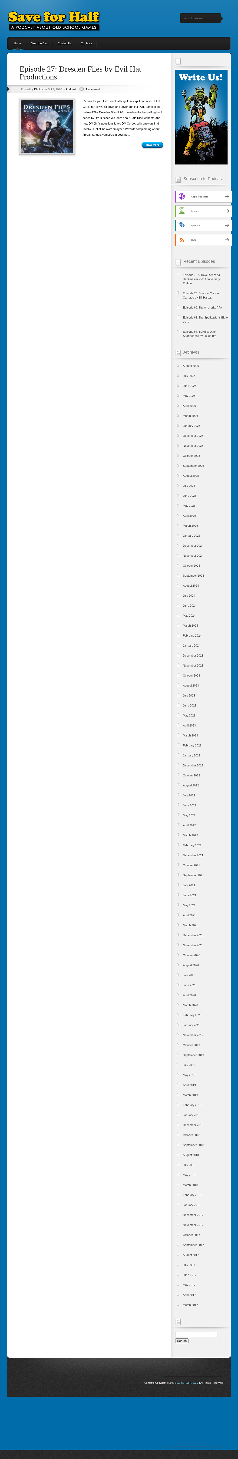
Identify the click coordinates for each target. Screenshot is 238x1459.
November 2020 (193, 945)
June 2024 (189, 605)
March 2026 (190, 415)
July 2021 (189, 885)
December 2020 (193, 935)
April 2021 (189, 915)
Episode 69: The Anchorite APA (202, 307)
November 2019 (193, 1035)
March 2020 (190, 1005)
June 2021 (189, 895)
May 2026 (189, 396)
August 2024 (191, 585)
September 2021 (193, 875)
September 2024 (193, 575)
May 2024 (189, 615)
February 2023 (192, 745)
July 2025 (189, 485)
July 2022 (189, 795)
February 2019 (192, 1105)
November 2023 (193, 665)
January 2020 (191, 1025)
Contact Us (65, 43)
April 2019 (189, 1085)
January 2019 (191, 1115)
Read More (152, 144)
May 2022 (189, 815)
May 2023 (189, 715)
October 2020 (191, 955)
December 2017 (193, 1215)
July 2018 (189, 1165)
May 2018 (189, 1175)
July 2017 (189, 1265)
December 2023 (193, 655)
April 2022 (189, 825)
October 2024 (191, 565)
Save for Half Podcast (186, 1383)
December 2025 (193, 435)
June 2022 (189, 805)
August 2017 (191, 1255)
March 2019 (190, 1095)
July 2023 (189, 695)
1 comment (93, 89)
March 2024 (190, 625)
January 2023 (191, 755)
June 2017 (189, 1275)
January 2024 (191, 645)
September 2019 (193, 1055)
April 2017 (189, 1295)
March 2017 (190, 1305)
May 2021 (189, 905)
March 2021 (190, 925)
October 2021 (191, 865)
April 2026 (189, 405)
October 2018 (191, 1135)
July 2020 (189, 975)
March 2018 (190, 1185)
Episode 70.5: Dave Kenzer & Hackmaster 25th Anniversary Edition (201, 279)
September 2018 (193, 1145)
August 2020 (191, 965)
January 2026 (191, 425)
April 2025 (189, 515)
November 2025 (193, 445)
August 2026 (191, 366)
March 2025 (190, 525)
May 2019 (189, 1075)
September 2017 (193, 1245)
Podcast (71, 89)
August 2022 (191, 785)
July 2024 (189, 595)
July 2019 (189, 1065)
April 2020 (189, 995)
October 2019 (191, 1045)
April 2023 (189, 725)
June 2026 (189, 386)
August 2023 (191, 685)
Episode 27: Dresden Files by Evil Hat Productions (80, 73)
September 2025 (193, 465)
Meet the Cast (39, 43)
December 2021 (193, 855)
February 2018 (192, 1195)
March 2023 (190, 735)
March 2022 (190, 835)
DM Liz (38, 89)
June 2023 (189, 705)
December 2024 (193, 545)
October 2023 (191, 675)
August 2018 (191, 1155)
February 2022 (192, 845)
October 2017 (191, 1235)
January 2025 (191, 535)
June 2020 (189, 985)
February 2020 (192, 1015)
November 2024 (193, 555)
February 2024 (192, 635)
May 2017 (189, 1285)
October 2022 (191, 775)
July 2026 (189, 376)
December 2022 (193, 765)
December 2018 (193, 1125)
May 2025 (189, 505)
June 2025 (189, 495)
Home (18, 43)
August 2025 (191, 475)
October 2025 (191, 455)
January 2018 (191, 1205)
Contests (86, 43)
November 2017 (193, 1225)
